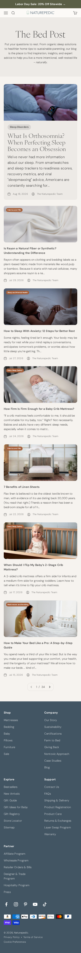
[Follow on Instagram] (15, 904)
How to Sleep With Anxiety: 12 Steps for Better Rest (39, 331)
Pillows (8, 740)
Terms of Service (32, 937)
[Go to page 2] (49, 687)
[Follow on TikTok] (44, 904)
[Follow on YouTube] (35, 904)
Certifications (53, 734)
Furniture (9, 747)
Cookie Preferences (15, 941)
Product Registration (57, 807)
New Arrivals (12, 794)
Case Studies (52, 761)
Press (7, 892)
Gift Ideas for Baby (16, 807)
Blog (47, 767)
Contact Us (51, 787)
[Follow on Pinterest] (25, 904)
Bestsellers (11, 787)
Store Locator (13, 821)
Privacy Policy (12, 937)
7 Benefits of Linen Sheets (22, 487)
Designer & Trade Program (14, 876)
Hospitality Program (16, 885)
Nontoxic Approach (56, 754)
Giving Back (51, 747)
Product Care (53, 814)
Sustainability (52, 727)
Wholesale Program (16, 860)
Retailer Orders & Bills (17, 867)
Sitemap (9, 827)
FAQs (47, 794)
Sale (6, 754)
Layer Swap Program (57, 827)
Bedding (9, 727)
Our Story (50, 720)
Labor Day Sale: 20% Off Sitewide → (40, 4)
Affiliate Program (14, 854)
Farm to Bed (52, 740)
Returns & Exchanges (57, 821)
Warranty (50, 834)
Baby (7, 734)
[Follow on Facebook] (6, 904)
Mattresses (11, 720)
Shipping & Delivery (56, 800)
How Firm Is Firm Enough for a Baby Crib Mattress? (39, 409)
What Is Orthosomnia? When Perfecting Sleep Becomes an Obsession (37, 142)
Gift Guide (10, 800)
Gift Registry (12, 814)
